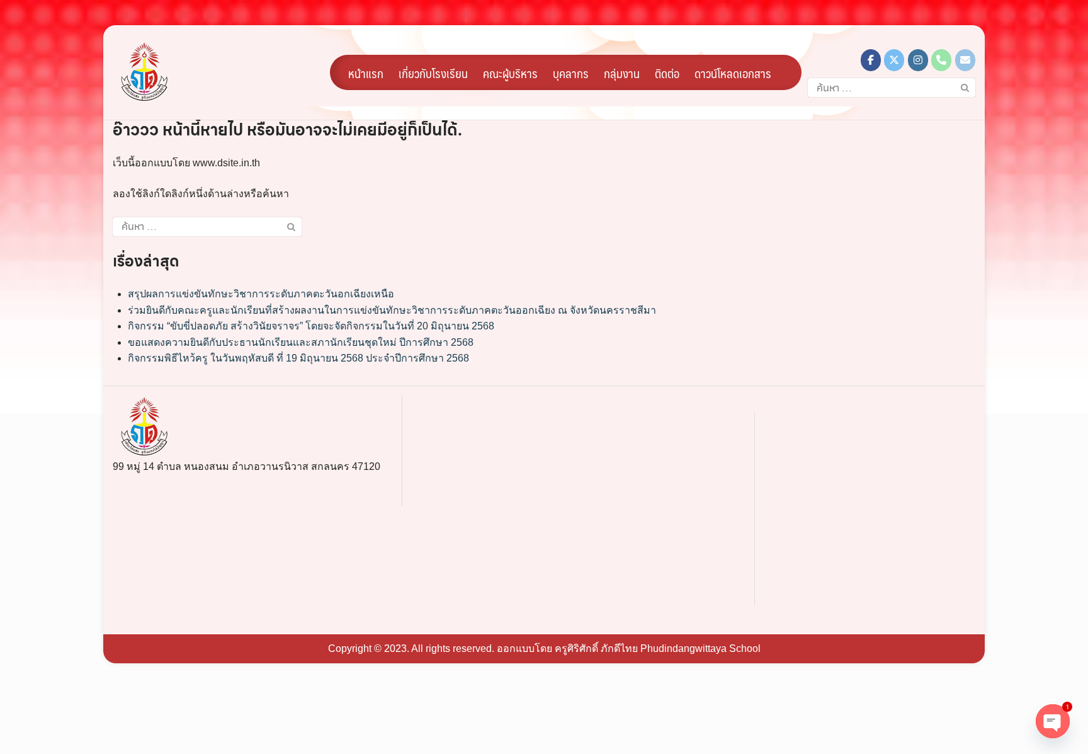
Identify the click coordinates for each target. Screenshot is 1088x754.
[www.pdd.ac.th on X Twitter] (894, 60)
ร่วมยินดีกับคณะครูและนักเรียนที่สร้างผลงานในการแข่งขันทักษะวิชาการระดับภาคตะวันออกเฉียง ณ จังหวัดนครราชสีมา (392, 310)
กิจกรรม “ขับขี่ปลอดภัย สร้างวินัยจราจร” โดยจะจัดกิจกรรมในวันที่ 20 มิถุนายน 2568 (311, 326)
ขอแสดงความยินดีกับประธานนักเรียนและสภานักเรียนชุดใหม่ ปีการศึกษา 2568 (300, 342)
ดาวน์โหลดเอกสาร (732, 73)
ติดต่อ (667, 73)
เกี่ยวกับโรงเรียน (433, 73)
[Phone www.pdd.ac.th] (941, 60)
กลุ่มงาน (622, 73)
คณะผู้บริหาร (510, 73)
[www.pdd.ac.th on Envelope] (965, 60)
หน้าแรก (365, 73)
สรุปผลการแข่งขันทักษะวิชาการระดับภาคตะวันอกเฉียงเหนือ (261, 293)
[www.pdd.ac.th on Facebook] (871, 60)
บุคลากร (571, 73)
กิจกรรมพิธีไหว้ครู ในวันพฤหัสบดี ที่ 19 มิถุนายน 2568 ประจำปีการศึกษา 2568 (298, 358)
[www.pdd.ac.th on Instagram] (918, 60)
